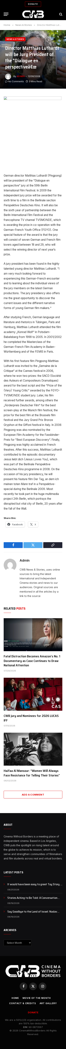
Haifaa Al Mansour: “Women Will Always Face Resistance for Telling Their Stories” (32, 773)
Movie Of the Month (37, 998)
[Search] (60, 14)
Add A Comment (33, 794)
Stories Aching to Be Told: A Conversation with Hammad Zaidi (32, 900)
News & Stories (15, 39)
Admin (21, 76)
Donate (33, 4)
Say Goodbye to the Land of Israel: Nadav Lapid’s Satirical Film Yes (32, 913)
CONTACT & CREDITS (22, 1003)
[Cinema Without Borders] (33, 14)
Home (15, 998)
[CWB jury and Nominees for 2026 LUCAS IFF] (33, 694)
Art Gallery (48, 1003)
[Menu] (6, 14)
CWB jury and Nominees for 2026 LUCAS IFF (31, 718)
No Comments (16, 81)
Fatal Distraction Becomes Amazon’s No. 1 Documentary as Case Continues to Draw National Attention (32, 661)
